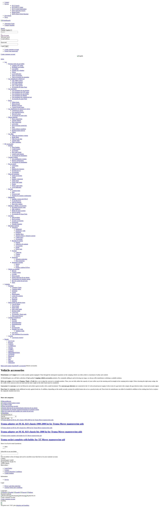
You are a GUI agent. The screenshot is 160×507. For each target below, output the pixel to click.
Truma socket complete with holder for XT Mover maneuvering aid (33, 439)
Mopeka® (11, 356)
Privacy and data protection (12, 486)
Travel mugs (15, 306)
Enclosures (15, 222)
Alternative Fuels (9, 23)
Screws (18, 256)
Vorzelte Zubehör (17, 224)
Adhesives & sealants (22, 244)
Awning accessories (17, 220)
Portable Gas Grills (17, 329)
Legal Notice (8, 468)
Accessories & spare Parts (19, 87)
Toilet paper (15, 180)
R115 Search (15, 5)
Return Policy (16, 12)
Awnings (10, 215)
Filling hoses (15, 102)
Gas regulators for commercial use (22, 97)
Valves (14, 72)
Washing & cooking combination (21, 195)
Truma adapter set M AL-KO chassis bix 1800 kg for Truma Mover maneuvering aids (41, 431)
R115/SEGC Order (17, 7)
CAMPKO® (12, 346)
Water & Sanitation (13, 174)
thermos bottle (16, 311)
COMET (10, 349)
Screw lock (19, 249)
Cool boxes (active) (17, 337)
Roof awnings (16, 219)
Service (6, 4)
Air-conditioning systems (19, 159)
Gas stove (15, 332)
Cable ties (18, 252)
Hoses (10, 100)
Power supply (12, 164)
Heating (10, 145)
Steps (13, 282)
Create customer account (11, 49)
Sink (13, 192)
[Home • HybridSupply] (6, 20)
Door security (16, 276)
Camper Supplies (9, 25)
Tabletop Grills (20, 331)
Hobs (13, 326)
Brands (6, 339)
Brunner (10, 342)
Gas (5, 62)
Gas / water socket (17, 85)
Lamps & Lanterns (17, 296)
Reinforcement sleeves (18, 130)
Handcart (14, 299)
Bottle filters (15, 137)
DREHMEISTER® (14, 352)
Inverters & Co (16, 170)
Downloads (7, 15)
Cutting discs (19, 237)
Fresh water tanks (17, 182)
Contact (6, 2)
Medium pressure (17, 105)
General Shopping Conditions (13, 471)
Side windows (16, 209)
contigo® (11, 351)
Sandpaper (19, 229)
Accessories (15, 172)
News (6, 17)
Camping (7, 284)
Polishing (18, 232)
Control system (16, 272)
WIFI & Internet (16, 202)
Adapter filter (16, 140)
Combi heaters (16, 149)
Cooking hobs (16, 190)
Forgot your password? (11, 51)
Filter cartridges (16, 142)
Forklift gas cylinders (18, 70)
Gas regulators (12, 89)
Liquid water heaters (18, 154)
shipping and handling (22, 505)
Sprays (18, 264)
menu (2, 59)
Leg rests (14, 297)
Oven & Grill (16, 194)
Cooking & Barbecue (14, 317)
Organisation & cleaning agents (21, 279)
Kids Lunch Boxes (17, 316)
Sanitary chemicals (17, 179)
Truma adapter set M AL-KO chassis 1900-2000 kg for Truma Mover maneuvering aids (42, 424)
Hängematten (16, 294)
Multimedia (11, 197)
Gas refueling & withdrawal (16, 79)
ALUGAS (11, 341)
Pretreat (18, 242)
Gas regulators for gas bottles (20, 94)
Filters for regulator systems (20, 135)
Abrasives (15, 227)
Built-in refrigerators (18, 160)
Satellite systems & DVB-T (20, 199)
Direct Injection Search (18, 10)
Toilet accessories (17, 175)
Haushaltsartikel (16, 322)
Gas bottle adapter (17, 84)
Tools (17, 266)
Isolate (17, 247)
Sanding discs (20, 234)
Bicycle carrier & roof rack (20, 281)
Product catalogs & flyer (23, 267)
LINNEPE (11, 354)
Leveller (14, 274)
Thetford (10, 361)
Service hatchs (16, 212)
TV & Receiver (16, 200)
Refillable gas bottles (18, 67)
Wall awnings (16, 217)
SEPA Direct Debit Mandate (20, 14)
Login (6, 46)
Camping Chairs (16, 287)
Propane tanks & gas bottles (16, 64)
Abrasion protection (21, 259)
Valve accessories (17, 75)
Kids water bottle (17, 309)
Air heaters (15, 150)
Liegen (14, 292)
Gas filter (11, 134)
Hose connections (17, 119)
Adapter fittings (16, 120)
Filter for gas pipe (17, 139)
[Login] (1, 455)
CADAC (11, 344)
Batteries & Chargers (18, 169)
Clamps (18, 254)
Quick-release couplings (19, 129)
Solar (13, 167)
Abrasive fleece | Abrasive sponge (25, 236)
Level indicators (16, 74)
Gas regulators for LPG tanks (20, 92)
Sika (9, 359)
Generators (15, 165)
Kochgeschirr (16, 327)
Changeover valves (17, 110)
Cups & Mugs (16, 304)
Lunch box (15, 312)
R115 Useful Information (19, 9)
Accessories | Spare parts (19, 314)
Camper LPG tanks (17, 65)
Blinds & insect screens (18, 210)
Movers (14, 271)
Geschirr (14, 321)
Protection (15, 257)
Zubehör (14, 301)
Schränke (14, 291)
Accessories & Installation (19, 155)
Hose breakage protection (19, 125)
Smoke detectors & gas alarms (20, 277)
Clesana (10, 347)
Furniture (11, 286)
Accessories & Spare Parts (19, 214)
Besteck (14, 319)
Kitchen (10, 189)
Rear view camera (17, 204)
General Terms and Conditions (13, 487)
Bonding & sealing (17, 241)
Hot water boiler (16, 152)
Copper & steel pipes (18, 107)
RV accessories (8, 144)
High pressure (16, 104)
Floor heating (16, 147)
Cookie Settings (9, 473)
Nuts (13, 127)
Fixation (14, 251)
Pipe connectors (16, 122)
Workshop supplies (17, 262)
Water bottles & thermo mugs (16, 302)
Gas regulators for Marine (19, 95)
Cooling (10, 336)
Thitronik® (11, 362)
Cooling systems (13, 157)
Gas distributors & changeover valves (19, 109)
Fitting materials (13, 117)
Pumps (14, 184)
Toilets (14, 177)
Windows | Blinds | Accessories (17, 205)
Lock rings (15, 124)
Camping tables (16, 289)
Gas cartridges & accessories (20, 334)
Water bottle (15, 307)
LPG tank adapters (17, 82)
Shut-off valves (16, 114)
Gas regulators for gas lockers (20, 90)
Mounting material (13, 226)
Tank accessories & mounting (20, 77)
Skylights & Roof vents (19, 207)
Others (14, 132)
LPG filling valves (17, 80)
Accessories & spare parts (19, 115)
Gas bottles (15, 69)
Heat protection (20, 261)
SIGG (10, 357)
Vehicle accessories (13, 269)
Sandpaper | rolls (20, 231)
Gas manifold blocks (18, 112)
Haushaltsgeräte (16, 324)
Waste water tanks (17, 185)
